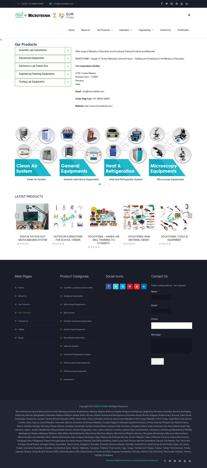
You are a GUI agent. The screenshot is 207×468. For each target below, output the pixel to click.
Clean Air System (71, 346)
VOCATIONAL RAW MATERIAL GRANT (139, 238)
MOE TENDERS (24, 313)
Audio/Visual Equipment (74, 329)
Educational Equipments (31, 58)
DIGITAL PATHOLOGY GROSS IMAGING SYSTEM (32, 238)
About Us (85, 30)
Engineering (144, 30)
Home (71, 30)
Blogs (20, 338)
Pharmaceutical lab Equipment (77, 363)
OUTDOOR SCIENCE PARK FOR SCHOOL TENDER (68, 238)
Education (124, 30)
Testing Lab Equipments (32, 81)
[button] (99, 184)
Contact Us (165, 30)
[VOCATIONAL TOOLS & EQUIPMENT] (174, 216)
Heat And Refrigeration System (77, 354)
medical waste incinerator (145, 460)
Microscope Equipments (74, 304)
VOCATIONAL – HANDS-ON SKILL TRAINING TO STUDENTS (103, 240)
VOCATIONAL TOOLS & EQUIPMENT (174, 238)
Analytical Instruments (73, 296)
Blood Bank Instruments (74, 338)
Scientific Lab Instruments (33, 50)
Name (155, 292)
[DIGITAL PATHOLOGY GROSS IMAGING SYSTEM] (32, 216)
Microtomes (69, 313)
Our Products (103, 30)
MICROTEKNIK (101, 406)
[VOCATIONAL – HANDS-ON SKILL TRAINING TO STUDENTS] (103, 216)
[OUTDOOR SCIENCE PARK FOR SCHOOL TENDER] (68, 216)
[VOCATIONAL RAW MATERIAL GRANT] (138, 216)
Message (156, 335)
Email (154, 305)
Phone (154, 319)
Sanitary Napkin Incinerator (119, 460)
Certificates (183, 30)
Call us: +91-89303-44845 (32, 4)
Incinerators (69, 379)
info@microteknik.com (64, 4)
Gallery (21, 329)
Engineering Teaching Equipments (37, 73)
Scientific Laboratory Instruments (78, 288)
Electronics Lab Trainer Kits (33, 65)
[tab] (43, 51)
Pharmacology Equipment (75, 371)
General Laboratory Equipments (77, 321)
